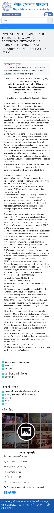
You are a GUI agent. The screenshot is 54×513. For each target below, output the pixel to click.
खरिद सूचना (15, 64)
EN (50, 14)
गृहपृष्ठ (6, 64)
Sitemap (16, 14)
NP (46, 14)
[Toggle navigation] (5, 26)
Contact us (7, 14)
